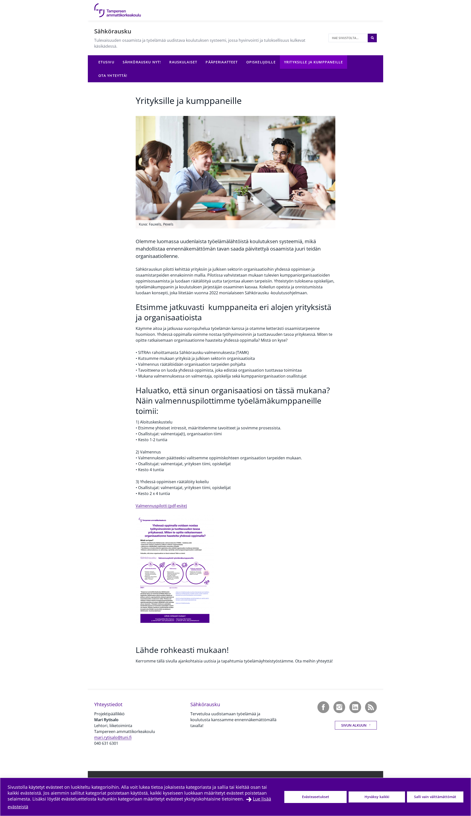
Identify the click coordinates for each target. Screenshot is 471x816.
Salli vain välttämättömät (435, 796)
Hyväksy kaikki (377, 796)
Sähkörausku (112, 31)
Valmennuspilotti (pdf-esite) (161, 505)
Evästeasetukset (315, 796)
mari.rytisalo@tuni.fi (112, 737)
